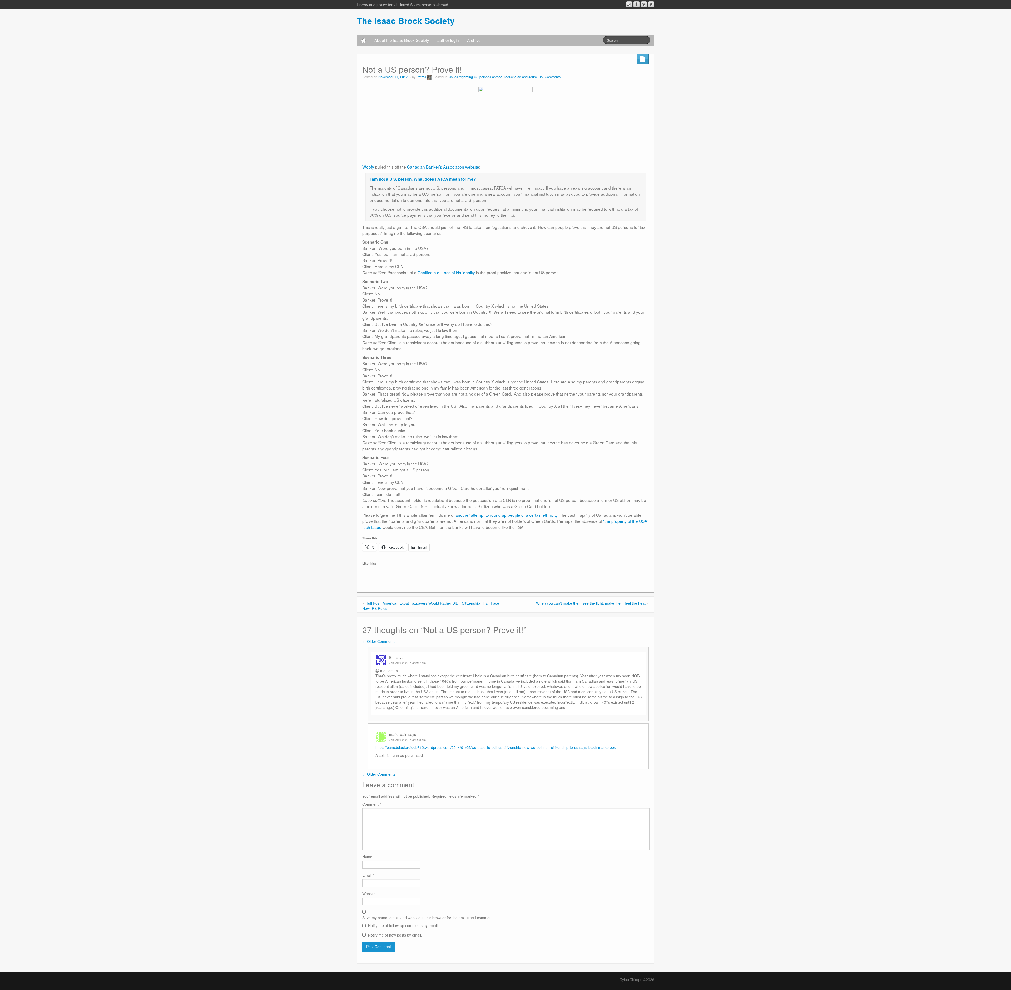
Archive (474, 40)
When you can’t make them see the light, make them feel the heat (591, 603)
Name (368, 856)
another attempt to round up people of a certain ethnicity (506, 515)
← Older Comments (378, 641)
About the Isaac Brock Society (401, 40)
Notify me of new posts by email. (395, 935)
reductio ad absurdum (520, 77)
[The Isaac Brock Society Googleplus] (629, 4)
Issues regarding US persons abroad (475, 77)
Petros (421, 77)
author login (448, 40)
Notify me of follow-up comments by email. (403, 925)
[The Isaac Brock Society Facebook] (636, 4)
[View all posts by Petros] (429, 77)
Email (368, 875)
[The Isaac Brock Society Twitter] (651, 4)
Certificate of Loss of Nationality (446, 272)
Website (369, 893)
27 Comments (550, 77)
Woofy (368, 167)
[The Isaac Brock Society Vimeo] (644, 4)
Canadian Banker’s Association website (443, 167)
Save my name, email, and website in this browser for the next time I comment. (428, 917)
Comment (371, 804)
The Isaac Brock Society (406, 20)
